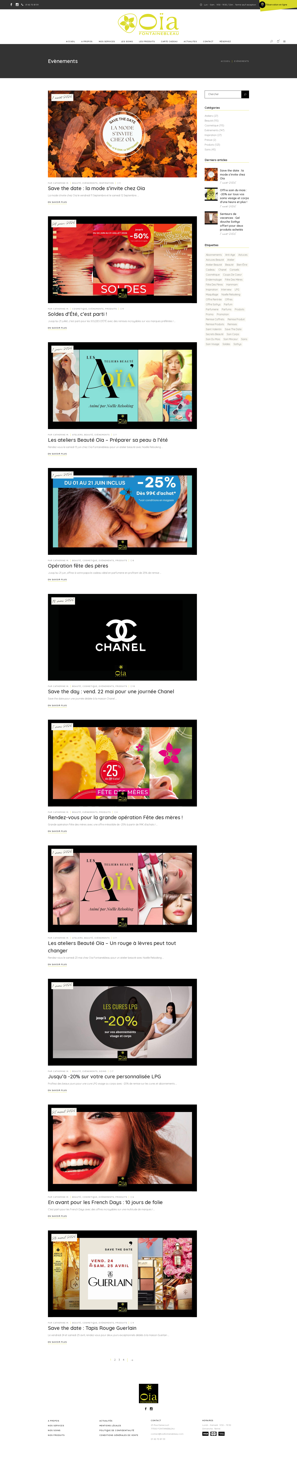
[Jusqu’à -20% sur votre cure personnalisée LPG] (122, 1022)
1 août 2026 (62, 97)
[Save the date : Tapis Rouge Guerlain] (122, 1273)
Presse (208, 139)
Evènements (90, 183)
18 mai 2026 (63, 601)
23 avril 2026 (64, 1237)
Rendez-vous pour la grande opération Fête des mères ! (115, 817)
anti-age (230, 254)
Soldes (226, 344)
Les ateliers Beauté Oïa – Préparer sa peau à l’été (108, 440)
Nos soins (54, 1430)
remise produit (236, 319)
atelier (230, 259)
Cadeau (210, 269)
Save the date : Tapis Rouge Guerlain (92, 1328)
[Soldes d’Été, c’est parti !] (122, 259)
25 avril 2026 (64, 1112)
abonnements (214, 254)
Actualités (106, 1421)
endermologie (214, 279)
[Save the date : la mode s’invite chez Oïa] (122, 134)
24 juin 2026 (63, 223)
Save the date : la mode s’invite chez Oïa (96, 188)
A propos (53, 1421)
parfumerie (212, 309)
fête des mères (234, 279)
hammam (232, 284)
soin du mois (213, 339)
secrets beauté (214, 334)
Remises (232, 324)
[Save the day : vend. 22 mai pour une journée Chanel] (122, 637)
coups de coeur (232, 274)
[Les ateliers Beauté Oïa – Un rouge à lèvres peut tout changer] (122, 888)
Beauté (76, 183)
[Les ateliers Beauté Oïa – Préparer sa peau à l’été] (122, 385)
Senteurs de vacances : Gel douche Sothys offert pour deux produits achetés (231, 221)
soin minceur (231, 339)
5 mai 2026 (62, 726)
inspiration (212, 289)
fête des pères (214, 284)
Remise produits (215, 324)
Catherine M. (61, 183)
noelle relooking (231, 294)
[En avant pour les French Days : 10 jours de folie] (122, 1148)
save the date (233, 329)
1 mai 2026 (62, 852)
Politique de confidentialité (116, 1430)
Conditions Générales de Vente (118, 1435)
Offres (228, 299)
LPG (237, 289)
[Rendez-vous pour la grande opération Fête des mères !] (122, 763)
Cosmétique (213, 274)
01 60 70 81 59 (158, 1439)
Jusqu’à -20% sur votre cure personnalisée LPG (104, 1076)
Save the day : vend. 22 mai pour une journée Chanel (111, 691)
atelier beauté (214, 264)
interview (226, 289)
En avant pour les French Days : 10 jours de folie (105, 1202)
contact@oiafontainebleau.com (167, 1433)
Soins (103, 1071)
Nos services (56, 1425)
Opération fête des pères (78, 565)
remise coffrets (215, 319)
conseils (234, 269)
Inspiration (106, 183)
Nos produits (56, 1435)
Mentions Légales (110, 1425)
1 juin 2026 (62, 349)
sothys (237, 344)
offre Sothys (213, 304)
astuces (243, 254)
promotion (223, 314)
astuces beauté (215, 259)
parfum (228, 304)
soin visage (212, 344)
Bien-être (242, 264)
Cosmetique (79, 309)
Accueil (225, 61)
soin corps (233, 334)
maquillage (212, 294)
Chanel (222, 269)
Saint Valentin (214, 329)
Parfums (226, 309)
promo (209, 314)
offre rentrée (214, 299)
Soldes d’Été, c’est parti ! (77, 314)
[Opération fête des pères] (122, 511)
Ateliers (77, 435)
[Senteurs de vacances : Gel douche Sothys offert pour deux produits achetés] (211, 217)
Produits (111, 309)
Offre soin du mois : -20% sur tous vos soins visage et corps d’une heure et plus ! (234, 196)
